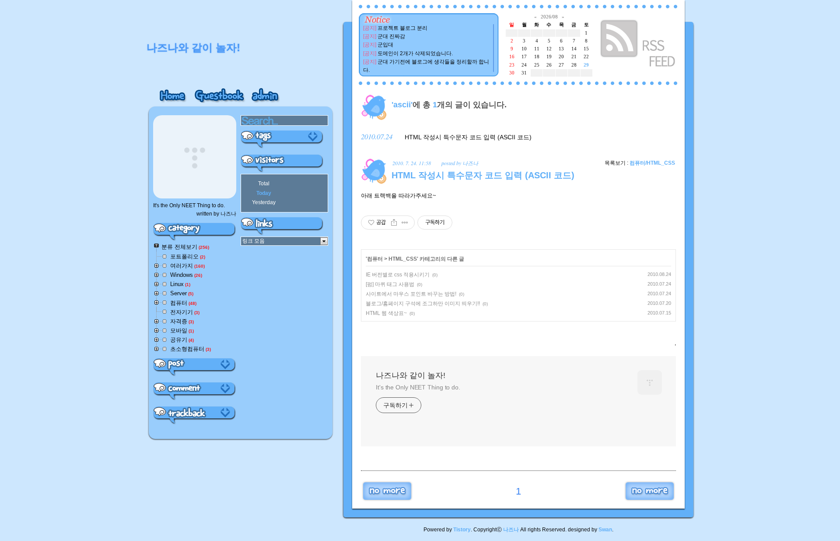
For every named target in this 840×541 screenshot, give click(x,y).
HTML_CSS (402, 259)
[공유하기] (393, 222)
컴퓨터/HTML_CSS (652, 163)
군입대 (385, 45)
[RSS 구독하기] (638, 45)
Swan (605, 530)
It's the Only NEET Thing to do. (418, 387)
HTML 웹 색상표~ (386, 313)
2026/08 (549, 16)
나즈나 (511, 530)
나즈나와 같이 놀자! (410, 375)
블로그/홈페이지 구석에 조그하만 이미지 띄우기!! (423, 304)
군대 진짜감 (391, 36)
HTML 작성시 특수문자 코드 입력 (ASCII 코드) (468, 137)
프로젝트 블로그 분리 (402, 28)
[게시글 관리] (404, 222)
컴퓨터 (375, 259)
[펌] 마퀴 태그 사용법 (390, 284)
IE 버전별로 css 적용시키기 (398, 275)
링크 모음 (253, 241)
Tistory (462, 530)
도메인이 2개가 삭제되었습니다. (415, 53)
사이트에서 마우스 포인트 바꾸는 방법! (411, 294)
